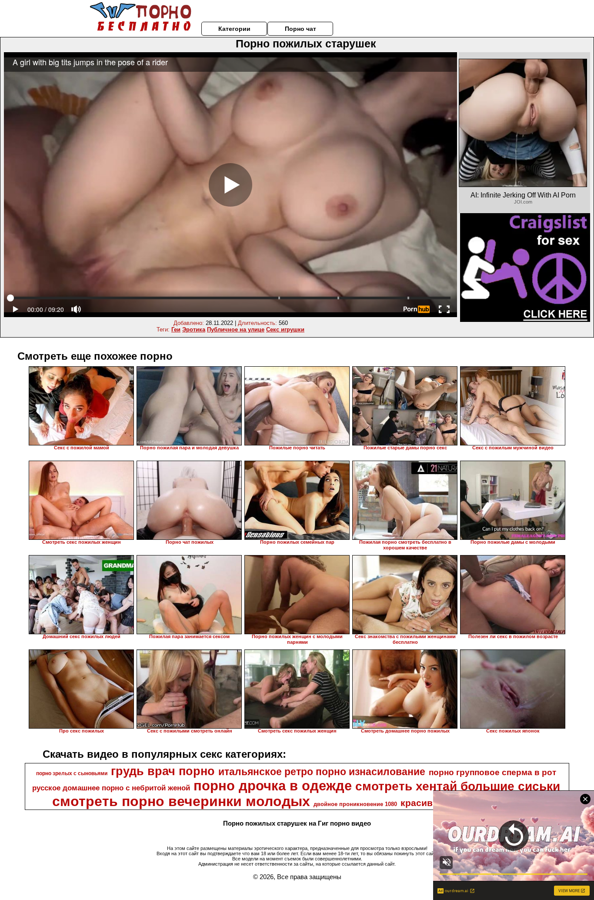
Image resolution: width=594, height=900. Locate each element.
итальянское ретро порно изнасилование (321, 771)
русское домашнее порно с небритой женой (111, 787)
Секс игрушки (285, 329)
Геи (175, 329)
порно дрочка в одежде (273, 785)
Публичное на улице (235, 329)
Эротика (193, 329)
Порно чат (300, 28)
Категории (234, 28)
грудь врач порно (163, 771)
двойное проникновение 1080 (355, 804)
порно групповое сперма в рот (492, 772)
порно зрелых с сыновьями (71, 773)
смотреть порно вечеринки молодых (181, 801)
